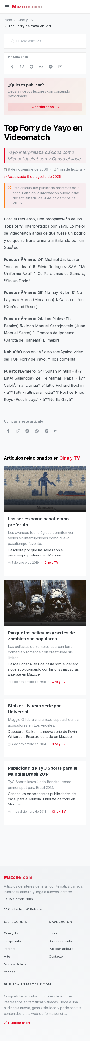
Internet (9, 949)
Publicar (36, 909)
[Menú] (7, 6)
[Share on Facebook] (12, 66)
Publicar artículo (61, 949)
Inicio (8, 20)
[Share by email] (60, 66)
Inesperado (12, 941)
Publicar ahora (19, 1023)
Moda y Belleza (15, 964)
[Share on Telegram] (50, 66)
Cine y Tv (11, 933)
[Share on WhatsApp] (41, 66)
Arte (7, 956)
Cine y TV (26, 20)
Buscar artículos (61, 941)
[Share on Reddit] (31, 66)
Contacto (15, 909)
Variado (9, 972)
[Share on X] (22, 66)
